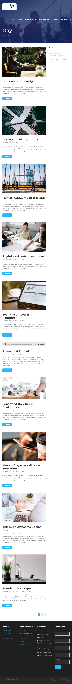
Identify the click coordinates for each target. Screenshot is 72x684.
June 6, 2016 (7, 84)
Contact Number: (59, 645)
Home (12, 19)
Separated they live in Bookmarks (18, 405)
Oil (57, 62)
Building (58, 52)
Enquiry (22, 641)
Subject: (57, 652)
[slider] (42, 344)
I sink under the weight (19, 81)
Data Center (5, 636)
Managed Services (7, 630)
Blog (23, 84)
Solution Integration (7, 633)
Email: (56, 638)
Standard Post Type (16, 588)
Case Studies (23, 636)
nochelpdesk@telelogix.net (44, 649)
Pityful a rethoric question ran (24, 256)
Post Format (25, 353)
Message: (57, 659)
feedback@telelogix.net (46, 655)
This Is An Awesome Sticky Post (21, 528)
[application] (24, 344)
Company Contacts (25, 644)
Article (51, 52)
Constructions (53, 55)
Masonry (24, 142)
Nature (64, 59)
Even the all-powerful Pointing (17, 316)
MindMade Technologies (63, 680)
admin (16, 84)
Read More (7, 98)
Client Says (23, 638)
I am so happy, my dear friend (23, 197)
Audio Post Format (15, 351)
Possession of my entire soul (22, 139)
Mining (57, 59)
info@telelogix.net (44, 634)
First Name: (58, 631)
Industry (61, 55)
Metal (51, 59)
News (51, 62)
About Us (22, 630)
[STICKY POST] (24, 507)
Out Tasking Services (8, 638)
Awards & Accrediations (26, 633)
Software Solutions (7, 641)
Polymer (63, 62)
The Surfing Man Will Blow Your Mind (21, 467)
